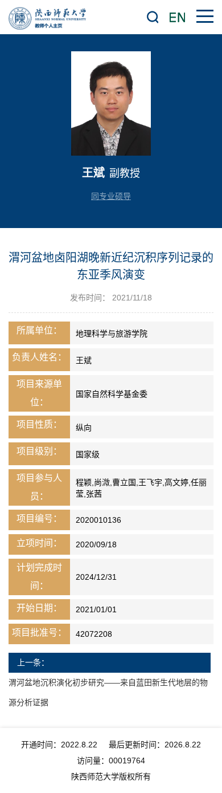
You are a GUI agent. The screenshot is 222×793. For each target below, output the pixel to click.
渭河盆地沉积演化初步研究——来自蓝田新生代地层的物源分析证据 (108, 692)
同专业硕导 (111, 196)
